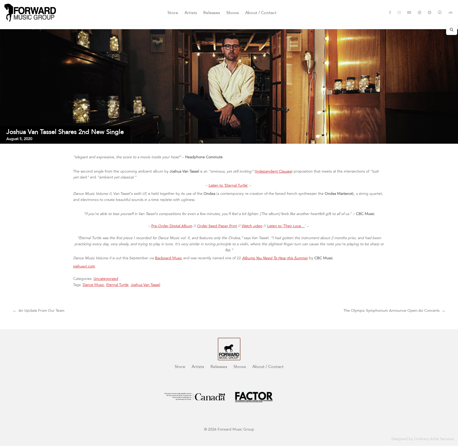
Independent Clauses (274, 171)
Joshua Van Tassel (145, 285)
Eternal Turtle (117, 285)
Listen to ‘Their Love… (286, 226)
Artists (190, 13)
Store (173, 13)
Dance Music (93, 285)
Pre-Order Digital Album (171, 226)
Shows (232, 13)
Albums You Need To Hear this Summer (275, 258)
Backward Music (168, 258)
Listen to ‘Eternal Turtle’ (228, 185)
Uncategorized (106, 279)
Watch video (252, 226)
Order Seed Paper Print (217, 226)
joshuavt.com (84, 266)
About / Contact (260, 13)
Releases (211, 13)
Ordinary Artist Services (434, 439)
